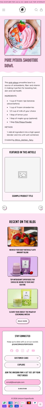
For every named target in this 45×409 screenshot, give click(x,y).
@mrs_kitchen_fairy (24, 140)
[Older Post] (4, 208)
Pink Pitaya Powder (23, 122)
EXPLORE (21, 365)
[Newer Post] (41, 208)
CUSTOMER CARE (21, 358)
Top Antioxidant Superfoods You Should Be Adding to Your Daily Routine (22, 282)
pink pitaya (13, 82)
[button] (36, 10)
